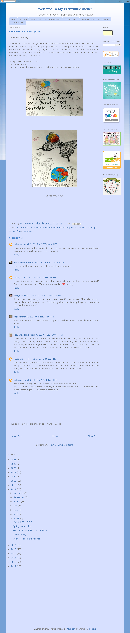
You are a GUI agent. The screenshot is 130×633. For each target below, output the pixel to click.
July (15, 505)
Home (13, 19)
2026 (14, 459)
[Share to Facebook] (78, 224)
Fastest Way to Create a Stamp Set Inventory (95, 19)
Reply (16, 254)
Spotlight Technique (87, 227)
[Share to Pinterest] (80, 224)
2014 (14, 553)
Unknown (18, 244)
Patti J (17, 316)
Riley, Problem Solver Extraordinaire (30, 530)
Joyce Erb (18, 358)
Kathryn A (18, 277)
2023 (14, 468)
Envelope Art (49, 227)
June (16, 509)
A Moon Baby (19, 534)
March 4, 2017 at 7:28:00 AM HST (40, 358)
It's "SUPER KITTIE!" (23, 522)
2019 (14, 480)
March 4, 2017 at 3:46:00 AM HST (37, 316)
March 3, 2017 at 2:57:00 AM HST (40, 244)
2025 (14, 463)
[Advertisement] (15, 597)
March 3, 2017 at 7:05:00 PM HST (40, 277)
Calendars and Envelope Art (26, 538)
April (16, 514)
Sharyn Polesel (21, 295)
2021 (14, 472)
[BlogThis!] (75, 224)
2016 (14, 544)
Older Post (93, 436)
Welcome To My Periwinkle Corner (65, 9)
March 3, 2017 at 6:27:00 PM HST (48, 262)
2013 (14, 557)
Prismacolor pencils (66, 227)
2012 (14, 561)
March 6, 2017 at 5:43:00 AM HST (40, 379)
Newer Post (16, 436)
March (16, 518)
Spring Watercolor (22, 526)
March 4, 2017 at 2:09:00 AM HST (45, 295)
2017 (14, 489)
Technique (27, 230)
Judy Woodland (21, 334)
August (17, 501)
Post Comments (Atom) (61, 444)
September (19, 497)
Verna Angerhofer (22, 262)
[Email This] (73, 224)
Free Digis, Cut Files (71, 19)
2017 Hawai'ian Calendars (29, 227)
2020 (14, 476)
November (18, 492)
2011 (14, 566)
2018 (14, 484)
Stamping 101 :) (36, 19)
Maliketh (71, 628)
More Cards (23, 19)
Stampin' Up (15, 230)
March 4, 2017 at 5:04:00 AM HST (46, 334)
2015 (14, 549)
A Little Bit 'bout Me (17, 23)
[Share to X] (76, 224)
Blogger (92, 628)
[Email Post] (68, 223)
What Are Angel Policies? (53, 19)
